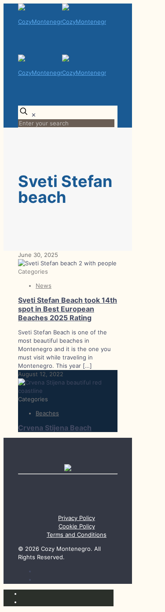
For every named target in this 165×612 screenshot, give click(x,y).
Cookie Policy (77, 526)
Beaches (47, 413)
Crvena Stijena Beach (55, 427)
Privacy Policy (76, 517)
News (43, 285)
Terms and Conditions (76, 534)
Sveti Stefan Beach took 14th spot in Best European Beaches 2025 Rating (67, 309)
